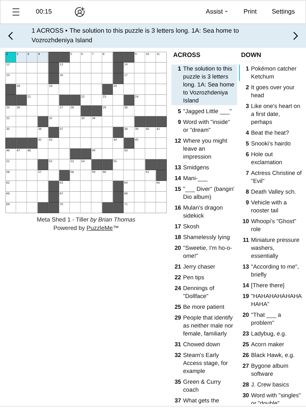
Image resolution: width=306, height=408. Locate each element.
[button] (16, 12)
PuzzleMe (99, 228)
